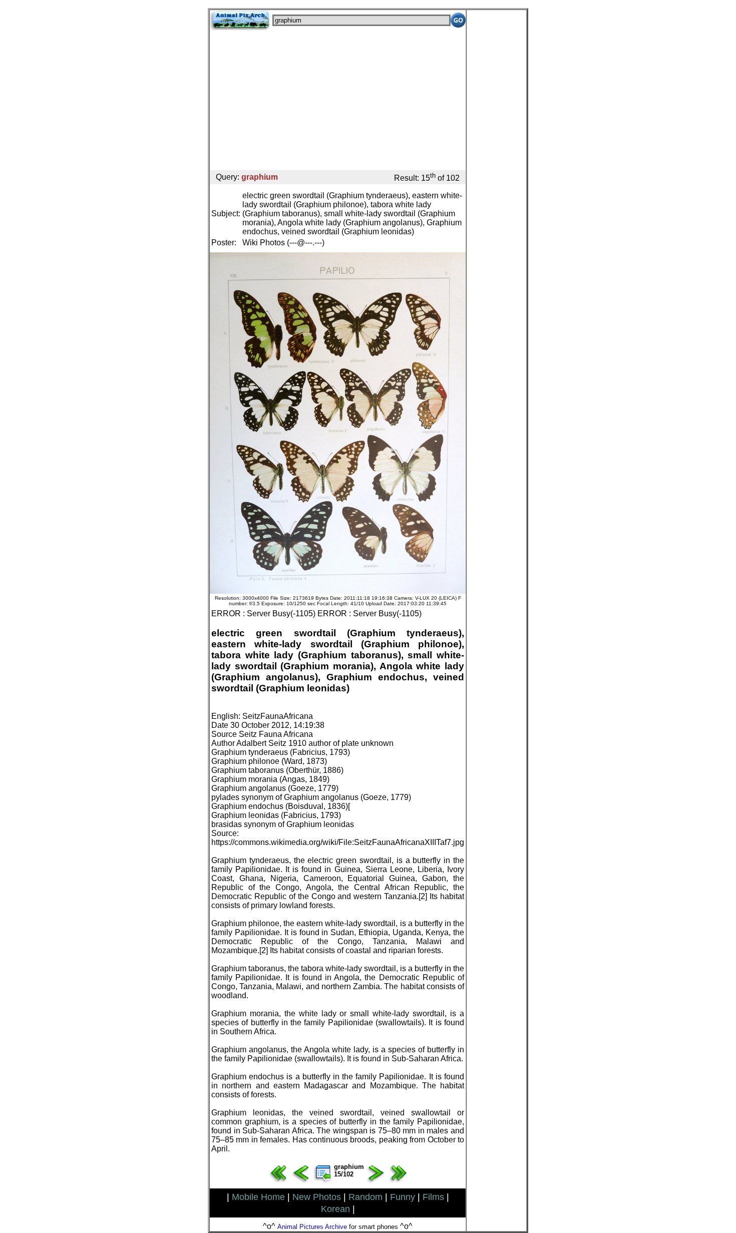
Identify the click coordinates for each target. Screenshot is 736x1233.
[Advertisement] (338, 100)
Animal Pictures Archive (312, 1226)
